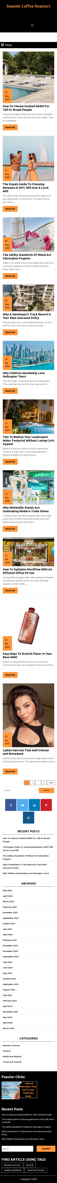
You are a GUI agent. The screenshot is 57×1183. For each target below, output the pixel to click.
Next (51, 783)
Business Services (11, 1045)
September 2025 (11, 918)
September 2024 (11, 956)
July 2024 (7, 962)
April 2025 (8, 934)
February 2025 (10, 940)
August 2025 (9, 923)
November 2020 (10, 1012)
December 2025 (10, 912)
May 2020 (7, 1017)
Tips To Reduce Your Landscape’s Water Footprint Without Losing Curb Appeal (28, 440)
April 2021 (8, 1006)
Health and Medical (12, 1056)
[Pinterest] (46, 805)
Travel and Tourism (12, 1062)
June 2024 (8, 967)
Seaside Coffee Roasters (29, 6)
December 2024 (10, 945)
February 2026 (10, 907)
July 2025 (7, 929)
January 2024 (9, 979)
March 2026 (8, 901)
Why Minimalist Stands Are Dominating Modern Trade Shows (26, 509)
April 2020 (8, 1023)
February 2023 (10, 1001)
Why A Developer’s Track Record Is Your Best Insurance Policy (27, 316)
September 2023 (11, 984)
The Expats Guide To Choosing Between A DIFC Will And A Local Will (25, 187)
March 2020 (8, 1028)
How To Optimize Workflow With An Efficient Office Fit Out (27, 571)
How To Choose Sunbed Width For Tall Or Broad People (26, 107)
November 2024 (10, 951)
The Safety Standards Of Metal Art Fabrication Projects (27, 256)
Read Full (11, 128)
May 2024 (7, 973)
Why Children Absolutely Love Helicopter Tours (24, 374)
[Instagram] (28, 818)
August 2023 (9, 990)
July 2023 (7, 995)
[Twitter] (22, 805)
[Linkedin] (34, 805)
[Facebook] (10, 805)
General (6, 1051)
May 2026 (7, 890)
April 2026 (8, 896)
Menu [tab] (8, 44)
